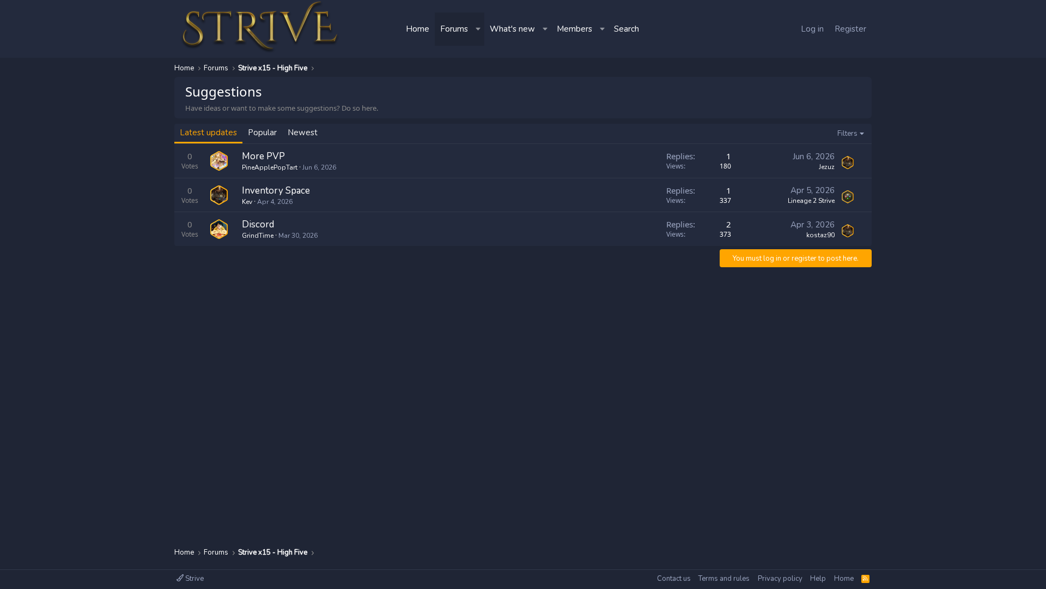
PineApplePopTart (269, 167)
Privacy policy (780, 579)
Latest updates (208, 132)
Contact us (674, 579)
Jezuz (827, 167)
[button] (478, 29)
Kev (247, 201)
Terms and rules (724, 579)
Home (417, 28)
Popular (262, 132)
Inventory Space (276, 190)
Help (818, 579)
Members (574, 28)
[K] (219, 195)
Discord (258, 224)
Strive (194, 579)
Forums (454, 28)
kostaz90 (820, 235)
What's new (512, 28)
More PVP (263, 156)
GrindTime (257, 235)
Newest (303, 132)
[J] (847, 162)
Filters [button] (847, 134)
